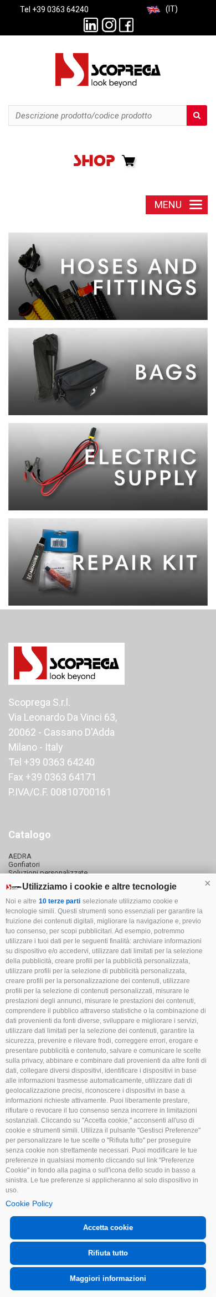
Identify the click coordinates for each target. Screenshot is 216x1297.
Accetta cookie (108, 1227)
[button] (207, 883)
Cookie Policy (29, 1203)
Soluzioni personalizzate (48, 873)
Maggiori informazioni (108, 1278)
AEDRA (20, 856)
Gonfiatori (24, 864)
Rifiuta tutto (108, 1253)
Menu (168, 204)
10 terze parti (59, 901)
